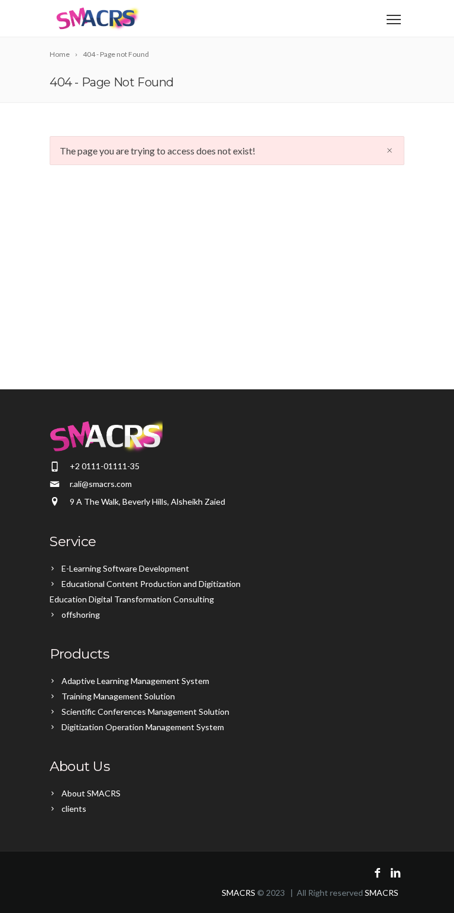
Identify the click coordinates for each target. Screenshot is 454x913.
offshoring (80, 614)
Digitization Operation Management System (142, 727)
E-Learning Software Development (125, 568)
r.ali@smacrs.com (101, 484)
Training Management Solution (118, 696)
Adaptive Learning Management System (135, 681)
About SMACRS (91, 793)
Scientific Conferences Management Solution (145, 711)
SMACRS (238, 893)
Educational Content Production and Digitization (151, 584)
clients (73, 809)
